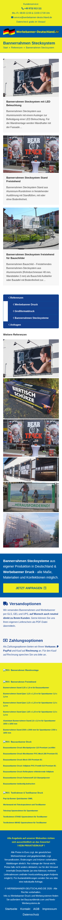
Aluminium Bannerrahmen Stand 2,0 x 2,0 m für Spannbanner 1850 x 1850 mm (29, 722)
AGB (36, 908)
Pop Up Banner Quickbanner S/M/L (18, 799)
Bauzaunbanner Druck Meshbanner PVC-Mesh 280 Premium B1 (30, 754)
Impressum (49, 908)
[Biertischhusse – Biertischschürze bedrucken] (31, 398)
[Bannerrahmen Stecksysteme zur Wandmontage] (31, 469)
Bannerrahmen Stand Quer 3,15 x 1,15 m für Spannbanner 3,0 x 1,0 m (30, 695)
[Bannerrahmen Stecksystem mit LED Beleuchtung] (31, 77)
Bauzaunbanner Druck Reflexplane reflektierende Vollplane (28, 772)
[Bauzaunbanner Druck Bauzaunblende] (31, 497)
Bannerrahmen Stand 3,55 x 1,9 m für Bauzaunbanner (26, 688)
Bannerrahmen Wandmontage (25, 670)
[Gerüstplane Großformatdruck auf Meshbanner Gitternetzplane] (31, 530)
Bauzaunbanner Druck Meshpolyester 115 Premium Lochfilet (29, 748)
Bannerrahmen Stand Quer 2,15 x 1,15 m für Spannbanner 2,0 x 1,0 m (30, 704)
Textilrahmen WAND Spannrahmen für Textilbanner (25, 823)
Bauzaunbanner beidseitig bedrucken (19, 784)
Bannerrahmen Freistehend (23, 682)
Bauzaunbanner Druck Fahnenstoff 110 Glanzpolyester (26, 778)
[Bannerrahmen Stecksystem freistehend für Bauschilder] (31, 228)
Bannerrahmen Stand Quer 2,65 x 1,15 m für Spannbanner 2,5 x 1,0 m (30, 713)
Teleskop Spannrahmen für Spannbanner (20, 811)
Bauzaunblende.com (34, 899)
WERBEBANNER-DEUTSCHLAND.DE (26, 888)
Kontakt (25, 908)
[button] (57, 31)
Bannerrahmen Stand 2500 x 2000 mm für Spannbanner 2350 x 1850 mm (30, 731)
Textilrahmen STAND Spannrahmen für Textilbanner (25, 817)
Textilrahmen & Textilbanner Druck (27, 793)
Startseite (11, 908)
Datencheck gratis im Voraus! (30, 22)
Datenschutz (31, 914)
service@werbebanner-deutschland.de (33, 17)
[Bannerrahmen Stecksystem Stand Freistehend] (31, 154)
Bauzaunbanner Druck (21, 742)
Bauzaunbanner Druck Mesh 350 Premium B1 (22, 760)
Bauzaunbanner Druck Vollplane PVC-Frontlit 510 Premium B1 (29, 766)
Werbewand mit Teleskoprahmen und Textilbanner (24, 805)
